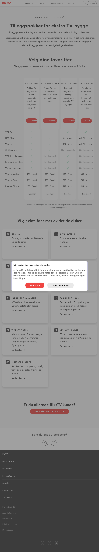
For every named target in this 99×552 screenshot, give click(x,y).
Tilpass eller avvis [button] (60, 285)
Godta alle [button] (34, 285)
